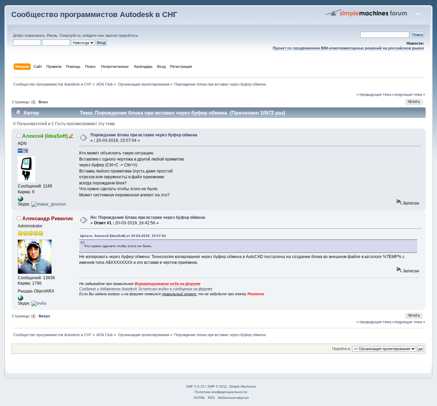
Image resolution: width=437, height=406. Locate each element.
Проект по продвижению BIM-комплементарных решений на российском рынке (348, 48)
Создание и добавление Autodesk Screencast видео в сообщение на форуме (145, 289)
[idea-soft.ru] (20, 200)
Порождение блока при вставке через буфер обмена (143, 135)
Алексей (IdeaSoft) (45, 136)
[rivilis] (38, 303)
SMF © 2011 (217, 386)
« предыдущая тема (373, 94)
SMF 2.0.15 (195, 386)
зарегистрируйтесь (121, 35)
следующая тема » (408, 94)
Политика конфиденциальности (221, 392)
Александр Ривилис (47, 218)
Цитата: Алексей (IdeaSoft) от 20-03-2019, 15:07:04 (123, 236)
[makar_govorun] (48, 204)
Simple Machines (242, 386)
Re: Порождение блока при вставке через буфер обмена (147, 217)
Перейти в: (341, 349)
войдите (90, 35)
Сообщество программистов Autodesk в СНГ (94, 14)
